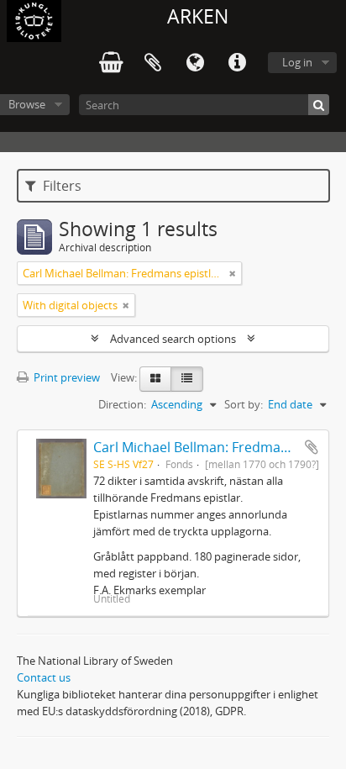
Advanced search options (173, 338)
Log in (297, 62)
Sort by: (243, 404)
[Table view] (186, 379)
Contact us (44, 677)
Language (195, 63)
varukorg (111, 63)
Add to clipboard (311, 447)
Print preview (65, 377)
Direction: (122, 404)
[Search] (318, 104)
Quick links (237, 63)
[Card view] (155, 379)
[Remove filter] (232, 273)
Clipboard (153, 63)
